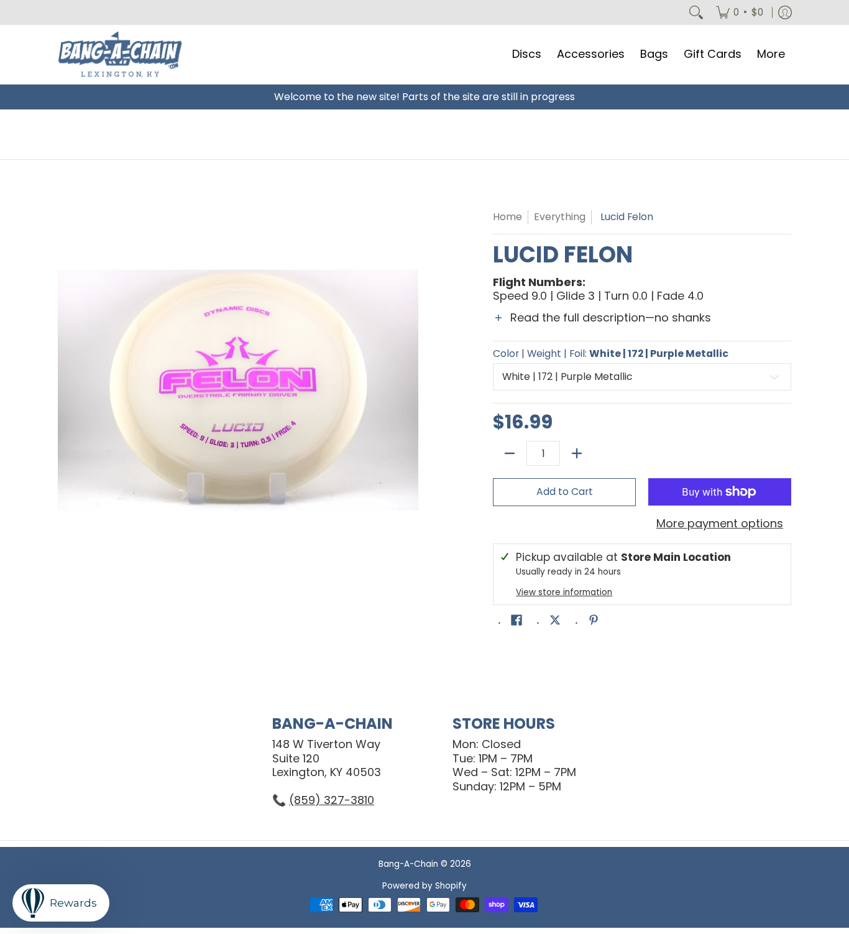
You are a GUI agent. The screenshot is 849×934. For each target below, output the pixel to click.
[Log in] (785, 12)
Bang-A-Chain (408, 864)
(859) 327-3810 (331, 800)
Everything (559, 217)
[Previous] (66, 390)
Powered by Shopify (424, 886)
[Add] (577, 453)
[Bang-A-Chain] (120, 54)
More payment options (719, 524)
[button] (642, 326)
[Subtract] (509, 453)
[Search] (696, 12)
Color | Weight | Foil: (610, 354)
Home (507, 217)
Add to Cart (564, 491)
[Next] (409, 390)
